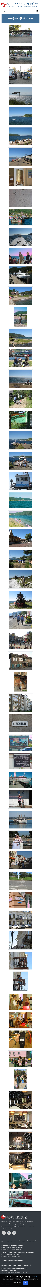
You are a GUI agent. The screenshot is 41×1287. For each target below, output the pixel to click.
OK (26, 1283)
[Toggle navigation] (37, 11)
